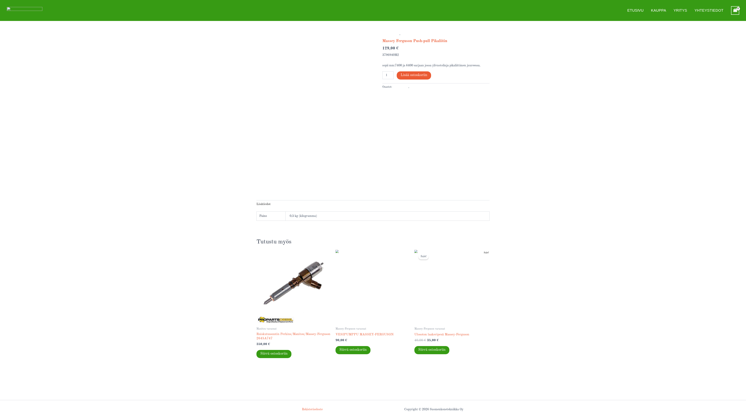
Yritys (680, 10)
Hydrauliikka (390, 34)
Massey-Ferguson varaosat (419, 34)
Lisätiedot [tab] (263, 204)
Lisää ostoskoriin (414, 75)
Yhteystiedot (709, 10)
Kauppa (658, 10)
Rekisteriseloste (312, 409)
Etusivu (635, 10)
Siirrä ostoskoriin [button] (274, 354)
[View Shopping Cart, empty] (735, 10)
